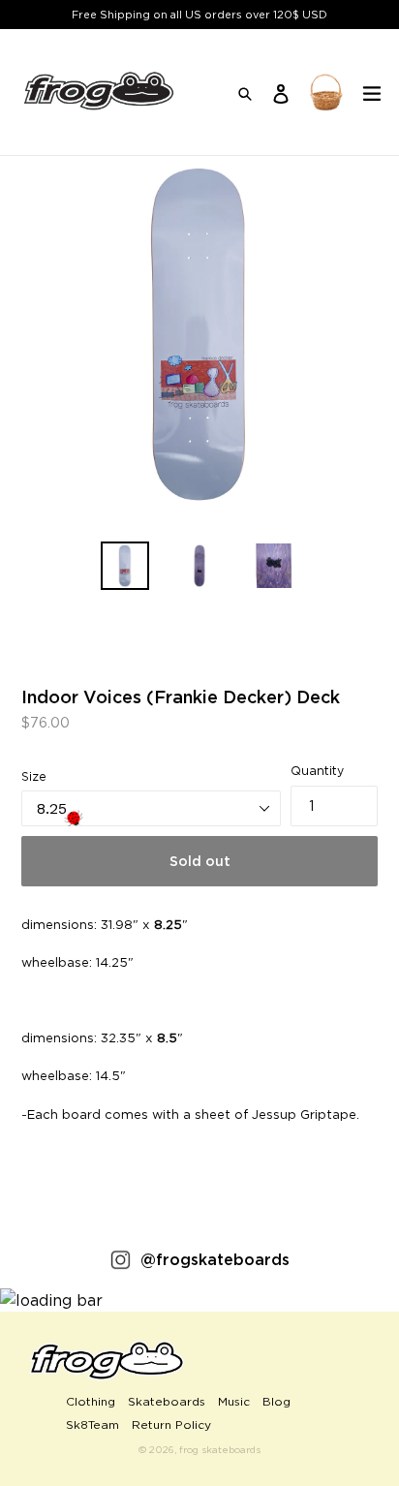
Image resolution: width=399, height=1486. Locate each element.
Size (33, 776)
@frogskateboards (215, 1259)
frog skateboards (220, 1449)
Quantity (317, 770)
